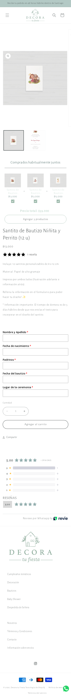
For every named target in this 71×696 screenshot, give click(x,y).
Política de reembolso (58, 687)
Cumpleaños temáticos (19, 574)
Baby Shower (14, 599)
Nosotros (12, 623)
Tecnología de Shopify (35, 687)
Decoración (13, 582)
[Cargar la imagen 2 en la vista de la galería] (35, 140)
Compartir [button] (11, 437)
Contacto (12, 639)
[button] (7, 15)
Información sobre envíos (20, 648)
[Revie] (60, 518)
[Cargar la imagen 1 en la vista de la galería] (14, 140)
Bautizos (11, 590)
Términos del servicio (37, 693)
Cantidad (7, 403)
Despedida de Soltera (18, 607)
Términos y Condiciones (19, 631)
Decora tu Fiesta (18, 687)
